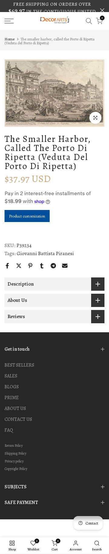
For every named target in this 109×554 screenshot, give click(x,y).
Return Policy (14, 445)
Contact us (18, 419)
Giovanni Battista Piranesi (45, 253)
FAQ (9, 430)
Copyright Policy (16, 468)
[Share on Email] (65, 265)
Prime (12, 397)
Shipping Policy (15, 453)
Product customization (27, 216)
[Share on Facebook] (7, 265)
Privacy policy (14, 461)
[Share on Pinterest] (30, 265)
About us (15, 408)
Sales (11, 376)
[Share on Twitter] (18, 265)
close (102, 10)
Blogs (12, 386)
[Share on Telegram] (53, 265)
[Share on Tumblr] (42, 265)
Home (10, 39)
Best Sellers (19, 365)
